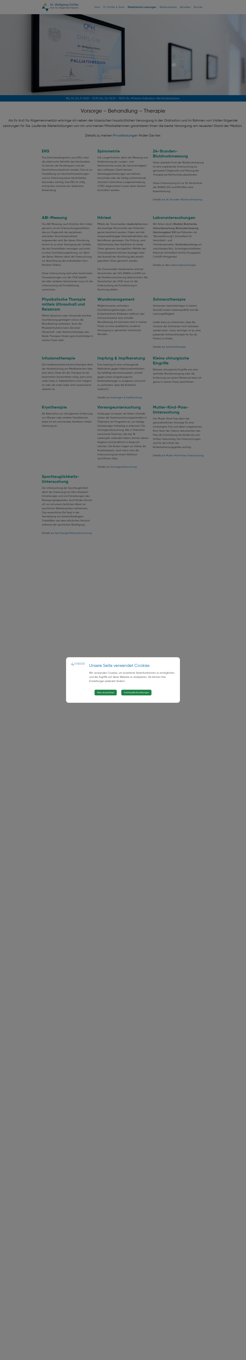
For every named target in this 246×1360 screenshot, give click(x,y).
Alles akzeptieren (105, 692)
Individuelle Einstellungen (136, 692)
